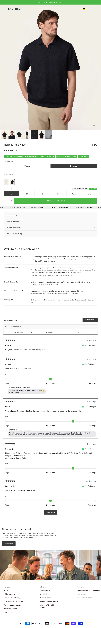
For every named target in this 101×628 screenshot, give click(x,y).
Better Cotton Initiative (67, 291)
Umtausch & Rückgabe (13, 601)
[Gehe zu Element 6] (41, 134)
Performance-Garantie (13, 605)
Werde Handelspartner (49, 601)
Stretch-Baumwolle (47, 156)
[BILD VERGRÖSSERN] (95, 124)
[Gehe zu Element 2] (12, 134)
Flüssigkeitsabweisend (13, 156)
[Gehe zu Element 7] (48, 134)
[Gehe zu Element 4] (26, 134)
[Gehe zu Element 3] (19, 134)
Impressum (81, 594)
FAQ (6, 590)
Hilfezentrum (9, 594)
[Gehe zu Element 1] (4, 134)
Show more (50, 512)
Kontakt (7, 587)
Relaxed (73, 166)
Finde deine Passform (80, 188)
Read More (9, 543)
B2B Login (8, 612)
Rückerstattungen (84, 598)
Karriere (80, 587)
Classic (27, 166)
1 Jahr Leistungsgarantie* (57, 207)
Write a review (90, 320)
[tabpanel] (50, 420)
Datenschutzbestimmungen (88, 590)
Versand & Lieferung (12, 598)
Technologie (45, 590)
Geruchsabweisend (31, 156)
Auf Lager (93, 188)
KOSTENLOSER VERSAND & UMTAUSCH (50, 2)
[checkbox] (82, 332)
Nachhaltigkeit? (46, 594)
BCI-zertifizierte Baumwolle (66, 156)
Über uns (43, 587)
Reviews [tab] (11, 320)
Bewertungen (45, 598)
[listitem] (6, 182)
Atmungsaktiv (83, 156)
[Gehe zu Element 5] (34, 134)
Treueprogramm (10, 609)
